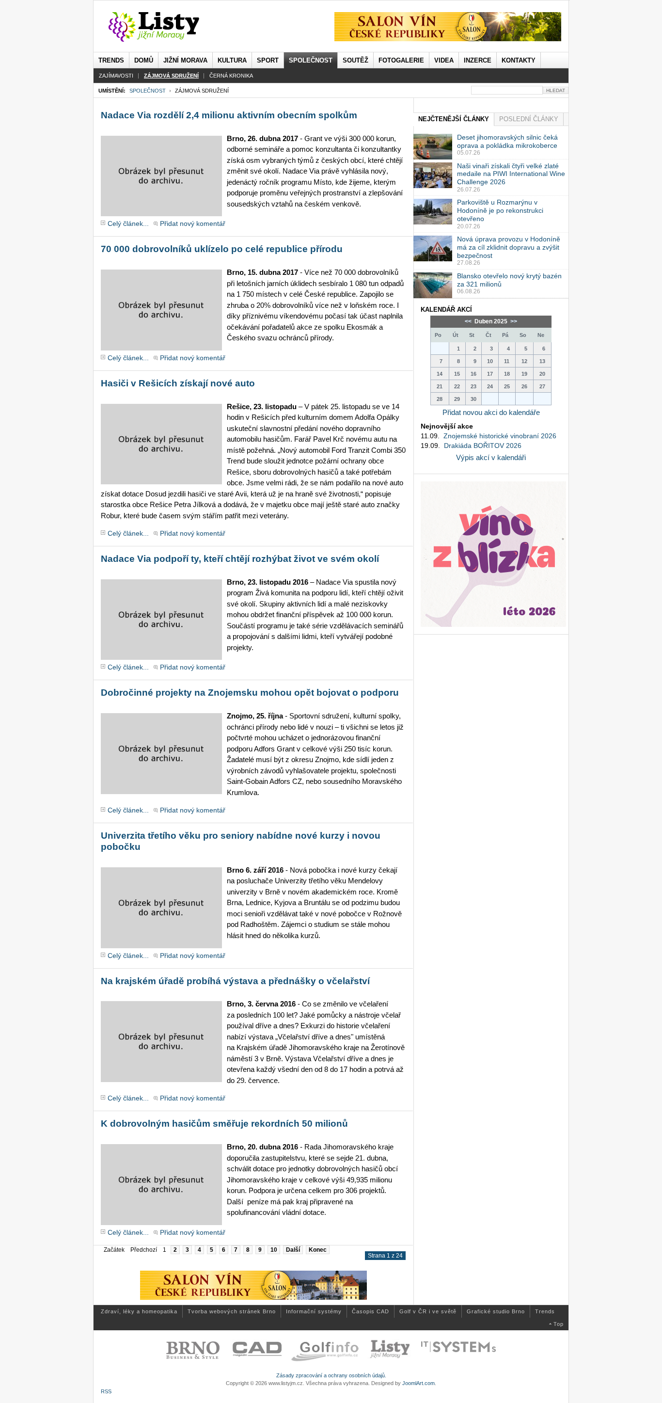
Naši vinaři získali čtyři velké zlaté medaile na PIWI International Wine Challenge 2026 (511, 174)
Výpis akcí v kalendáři (491, 457)
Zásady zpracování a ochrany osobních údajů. (331, 1375)
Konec (318, 1249)
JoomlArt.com (418, 1383)
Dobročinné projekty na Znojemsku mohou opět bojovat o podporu (250, 692)
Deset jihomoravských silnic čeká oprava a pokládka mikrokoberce (507, 141)
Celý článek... (128, 223)
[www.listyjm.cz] (165, 27)
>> (513, 321)
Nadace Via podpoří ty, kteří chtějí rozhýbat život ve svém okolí (240, 559)
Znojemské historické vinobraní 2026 (499, 436)
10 (273, 1249)
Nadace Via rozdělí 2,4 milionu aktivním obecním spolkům (229, 115)
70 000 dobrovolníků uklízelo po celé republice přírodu (222, 249)
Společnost (147, 91)
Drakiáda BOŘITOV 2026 (482, 445)
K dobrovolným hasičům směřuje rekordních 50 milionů (224, 1123)
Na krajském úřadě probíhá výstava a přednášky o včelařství (235, 981)
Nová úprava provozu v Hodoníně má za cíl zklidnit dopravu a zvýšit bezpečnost (508, 247)
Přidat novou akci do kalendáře (491, 412)
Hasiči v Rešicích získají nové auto (178, 383)
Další (293, 1249)
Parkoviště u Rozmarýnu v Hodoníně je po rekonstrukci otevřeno (500, 210)
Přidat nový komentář (192, 223)
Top (558, 1324)
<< (469, 321)
